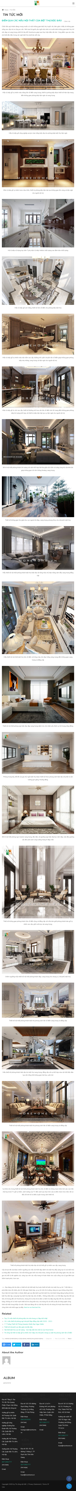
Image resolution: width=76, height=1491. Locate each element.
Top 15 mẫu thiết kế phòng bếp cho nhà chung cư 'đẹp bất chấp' (26, 1318)
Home (6, 10)
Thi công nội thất (20, 1484)
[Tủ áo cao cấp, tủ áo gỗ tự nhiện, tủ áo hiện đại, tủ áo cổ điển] (37, 3)
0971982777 (7, 1462)
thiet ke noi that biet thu (32, 1307)
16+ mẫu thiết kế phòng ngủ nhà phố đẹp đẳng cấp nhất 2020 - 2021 (28, 1321)
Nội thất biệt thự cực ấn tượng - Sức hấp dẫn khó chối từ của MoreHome (28, 1330)
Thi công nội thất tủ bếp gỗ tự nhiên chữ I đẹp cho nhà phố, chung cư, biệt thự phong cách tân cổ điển (38, 1333)
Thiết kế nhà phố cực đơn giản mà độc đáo (18, 1327)
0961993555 (26, 1419)
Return (69, 1338)
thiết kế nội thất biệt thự (11, 1338)
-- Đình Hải (66, 21)
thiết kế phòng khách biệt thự (35, 1338)
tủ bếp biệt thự (23, 1338)
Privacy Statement (34, 1484)
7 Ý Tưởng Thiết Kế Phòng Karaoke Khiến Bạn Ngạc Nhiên (24, 1324)
